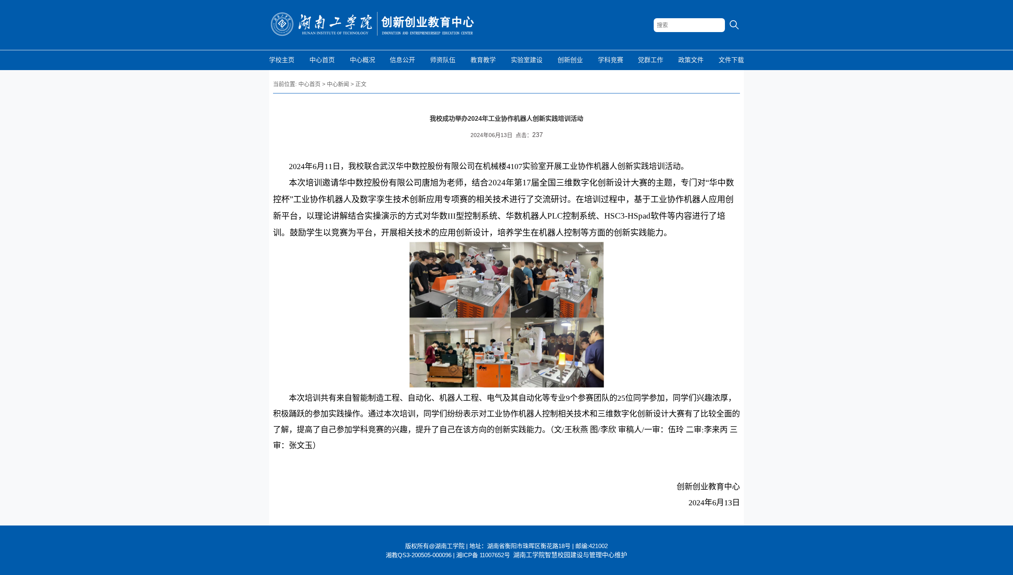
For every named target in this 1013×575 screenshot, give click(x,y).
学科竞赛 (610, 60)
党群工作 (650, 60)
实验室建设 (527, 60)
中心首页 (322, 60)
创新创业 (570, 60)
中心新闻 (338, 84)
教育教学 (483, 60)
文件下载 (731, 60)
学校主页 (281, 60)
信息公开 (402, 60)
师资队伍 (442, 60)
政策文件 (691, 60)
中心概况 (362, 60)
